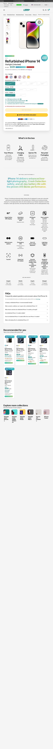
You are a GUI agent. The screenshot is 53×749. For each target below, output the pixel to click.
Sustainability (10, 3)
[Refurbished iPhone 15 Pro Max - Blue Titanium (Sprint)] (44, 339)
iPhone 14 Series (28, 14)
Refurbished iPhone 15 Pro (20, 350)
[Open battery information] (14, 92)
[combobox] (37, 5)
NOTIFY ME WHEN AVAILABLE (27, 115)
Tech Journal (6, 4)
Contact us (6, 6)
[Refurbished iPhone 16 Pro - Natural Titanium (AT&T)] (9, 339)
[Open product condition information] (19, 80)
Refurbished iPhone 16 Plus (8, 383)
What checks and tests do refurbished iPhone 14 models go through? (21, 309)
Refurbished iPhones (20, 14)
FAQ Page (38, 299)
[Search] (43, 10)
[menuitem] (5, 3)
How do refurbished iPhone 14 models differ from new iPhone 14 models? (22, 316)
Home (4, 14)
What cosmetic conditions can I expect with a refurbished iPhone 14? (21, 306)
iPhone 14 (35, 14)
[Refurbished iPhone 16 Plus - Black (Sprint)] (9, 371)
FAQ (11, 4)
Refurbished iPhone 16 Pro (9, 350)
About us (5, 3)
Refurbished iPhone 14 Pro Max (32, 351)
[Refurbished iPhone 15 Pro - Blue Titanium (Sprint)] (20, 339)
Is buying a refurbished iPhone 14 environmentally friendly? (18, 302)
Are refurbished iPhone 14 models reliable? (15, 313)
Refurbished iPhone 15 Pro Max (44, 351)
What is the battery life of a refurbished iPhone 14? (17, 320)
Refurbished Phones (11, 14)
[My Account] (46, 10)
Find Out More (40, 103)
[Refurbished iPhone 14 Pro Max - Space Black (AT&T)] (32, 339)
